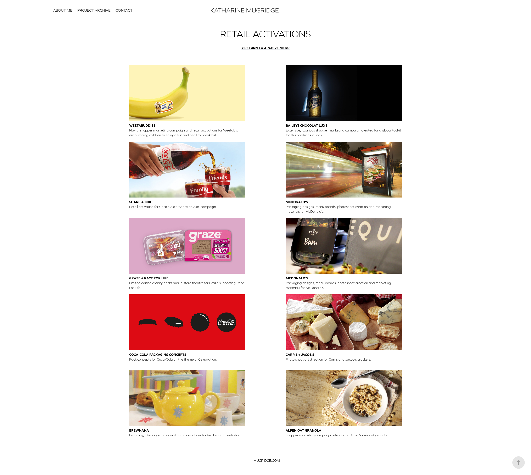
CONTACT (124, 10)
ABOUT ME (62, 10)
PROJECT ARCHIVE (94, 10)
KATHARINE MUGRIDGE (244, 10)
